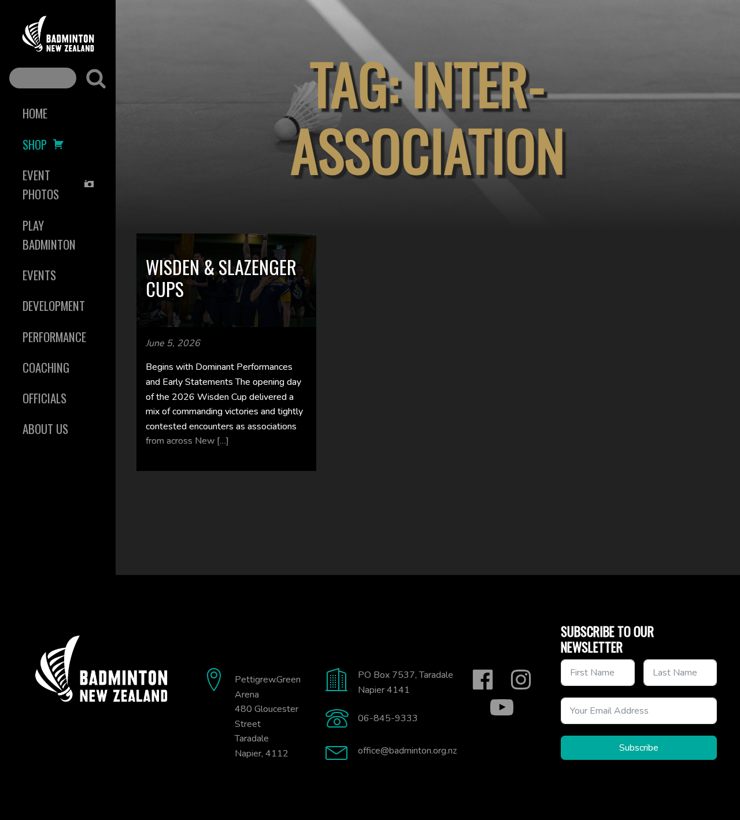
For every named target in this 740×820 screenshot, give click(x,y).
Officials (44, 398)
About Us (45, 428)
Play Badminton (49, 234)
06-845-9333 (388, 718)
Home (35, 113)
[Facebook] (482, 679)
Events (39, 275)
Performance (54, 337)
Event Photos (41, 184)
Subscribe (638, 747)
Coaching (46, 367)
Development (54, 305)
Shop (35, 144)
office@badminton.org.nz (407, 750)
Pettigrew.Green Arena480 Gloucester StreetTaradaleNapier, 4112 (268, 716)
